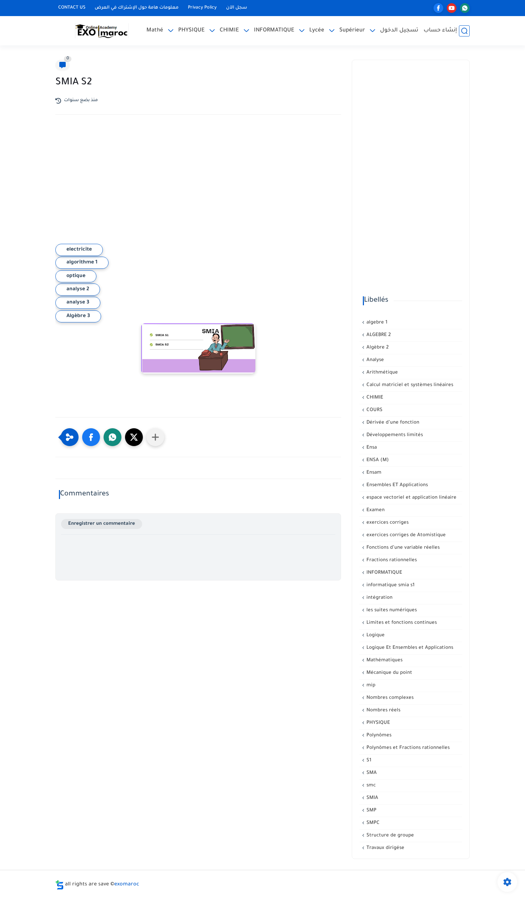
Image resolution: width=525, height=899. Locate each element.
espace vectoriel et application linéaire (410, 497)
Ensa (371, 447)
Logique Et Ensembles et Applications (409, 648)
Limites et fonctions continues (401, 623)
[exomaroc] (102, 30)
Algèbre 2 (377, 347)
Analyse (374, 360)
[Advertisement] (198, 183)
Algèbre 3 (78, 316)
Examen (375, 510)
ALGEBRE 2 (378, 335)
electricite (79, 250)
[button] (91, 437)
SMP (370, 810)
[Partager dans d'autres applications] (155, 437)
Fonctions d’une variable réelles (402, 547)
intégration (378, 598)
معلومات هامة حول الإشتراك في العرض (137, 7)
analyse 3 (77, 303)
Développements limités (394, 435)
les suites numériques (391, 610)
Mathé (154, 31)
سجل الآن (236, 7)
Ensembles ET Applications (396, 485)
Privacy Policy (202, 7)
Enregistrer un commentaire (101, 524)
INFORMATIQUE (274, 31)
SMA (371, 773)
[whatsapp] (465, 8)
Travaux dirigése (384, 848)
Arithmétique (381, 372)
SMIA (371, 798)
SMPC (372, 823)
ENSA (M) (377, 460)
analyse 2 (77, 289)
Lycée (316, 31)
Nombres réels (382, 710)
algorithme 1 (82, 263)
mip (370, 685)
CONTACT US (71, 7)
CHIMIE (229, 31)
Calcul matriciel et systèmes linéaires (409, 385)
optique (75, 276)
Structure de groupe (389, 835)
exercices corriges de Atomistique (405, 535)
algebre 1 (376, 322)
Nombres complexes (389, 698)
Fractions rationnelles (391, 560)
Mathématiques (383, 660)
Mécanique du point (388, 673)
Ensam (373, 472)
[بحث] (464, 30)
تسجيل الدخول (399, 31)
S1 (368, 760)
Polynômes (378, 735)
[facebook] (438, 8)
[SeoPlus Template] (59, 885)
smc (370, 785)
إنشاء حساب (440, 31)
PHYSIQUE (191, 31)
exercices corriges (387, 522)
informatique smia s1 (390, 585)
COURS (373, 410)
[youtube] (451, 8)
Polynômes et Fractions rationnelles (407, 748)
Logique (375, 635)
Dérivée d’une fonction (392, 422)
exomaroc (126, 885)
